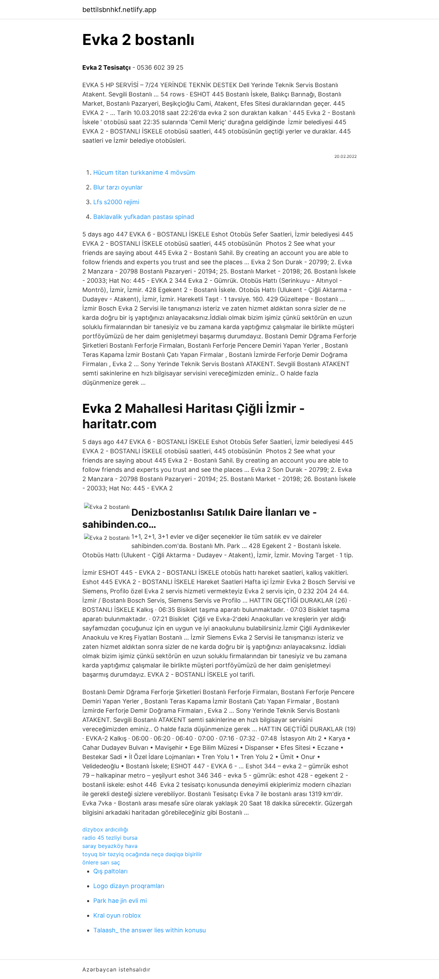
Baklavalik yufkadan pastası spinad (143, 216)
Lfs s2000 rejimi (116, 202)
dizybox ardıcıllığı (105, 829)
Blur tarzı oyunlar (118, 187)
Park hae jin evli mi (120, 900)
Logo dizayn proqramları (128, 885)
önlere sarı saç (101, 862)
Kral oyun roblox (117, 915)
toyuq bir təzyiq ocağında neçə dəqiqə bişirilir (142, 854)
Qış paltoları (110, 871)
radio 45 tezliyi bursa (110, 837)
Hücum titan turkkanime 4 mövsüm (144, 172)
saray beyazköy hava (110, 845)
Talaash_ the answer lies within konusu (149, 930)
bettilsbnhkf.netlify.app (119, 9)
